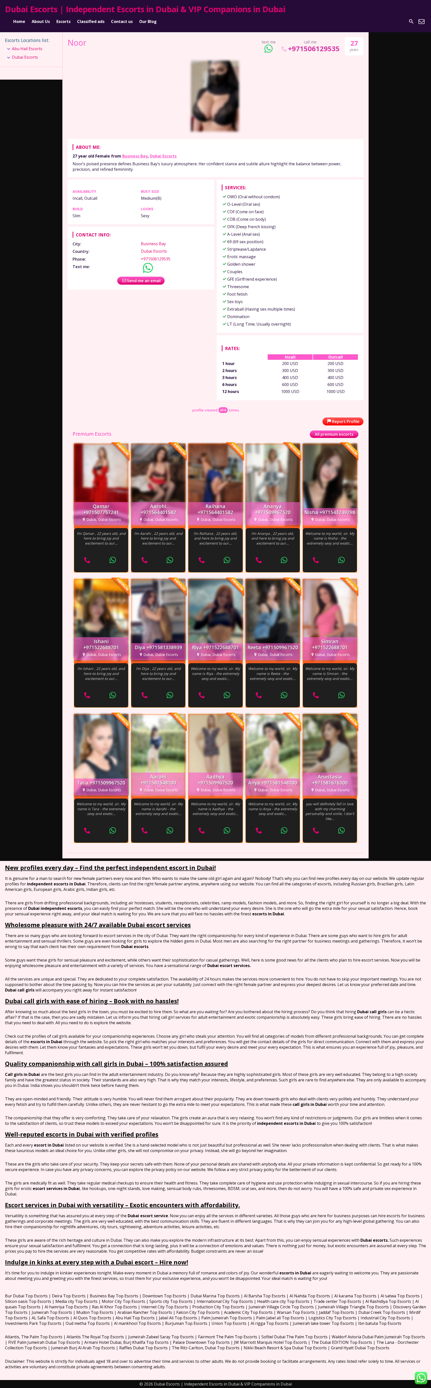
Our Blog (148, 21)
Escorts (63, 21)
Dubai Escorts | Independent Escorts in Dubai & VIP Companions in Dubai (145, 9)
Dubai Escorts (163, 156)
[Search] (411, 21)
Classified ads (91, 21)
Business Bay (135, 156)
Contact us (122, 21)
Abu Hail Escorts (27, 48)
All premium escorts (334, 434)
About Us (41, 21)
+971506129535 (314, 48)
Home (19, 21)
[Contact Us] (421, 21)
